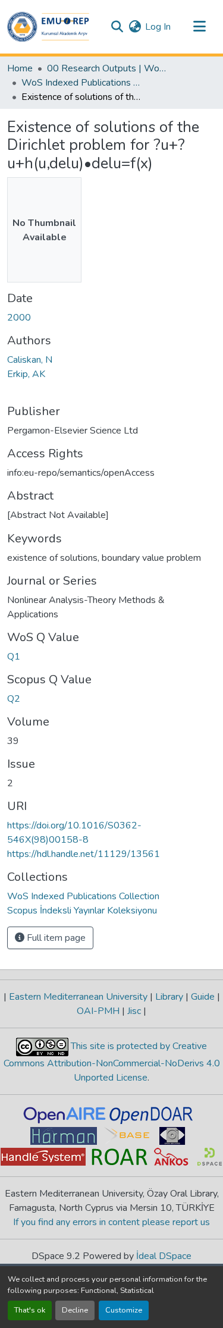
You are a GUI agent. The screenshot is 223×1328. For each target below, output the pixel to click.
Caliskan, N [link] (29, 359)
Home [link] (20, 68)
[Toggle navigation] (199, 26)
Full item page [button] (55, 937)
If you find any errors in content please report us (111, 1222)
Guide (203, 996)
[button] (48, 27)
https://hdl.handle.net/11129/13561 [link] (83, 854)
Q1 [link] (13, 656)
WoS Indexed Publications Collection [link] (80, 82)
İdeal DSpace (163, 1256)
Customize (123, 1310)
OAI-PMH (99, 1011)
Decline (75, 1310)
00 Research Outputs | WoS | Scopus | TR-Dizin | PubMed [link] (106, 68)
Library (169, 996)
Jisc (134, 1011)
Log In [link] (158, 26)
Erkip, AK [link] (26, 374)
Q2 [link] (13, 698)
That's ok (29, 1310)
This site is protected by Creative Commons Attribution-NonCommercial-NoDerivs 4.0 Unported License (112, 1062)
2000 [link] (19, 317)
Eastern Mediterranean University (78, 996)
